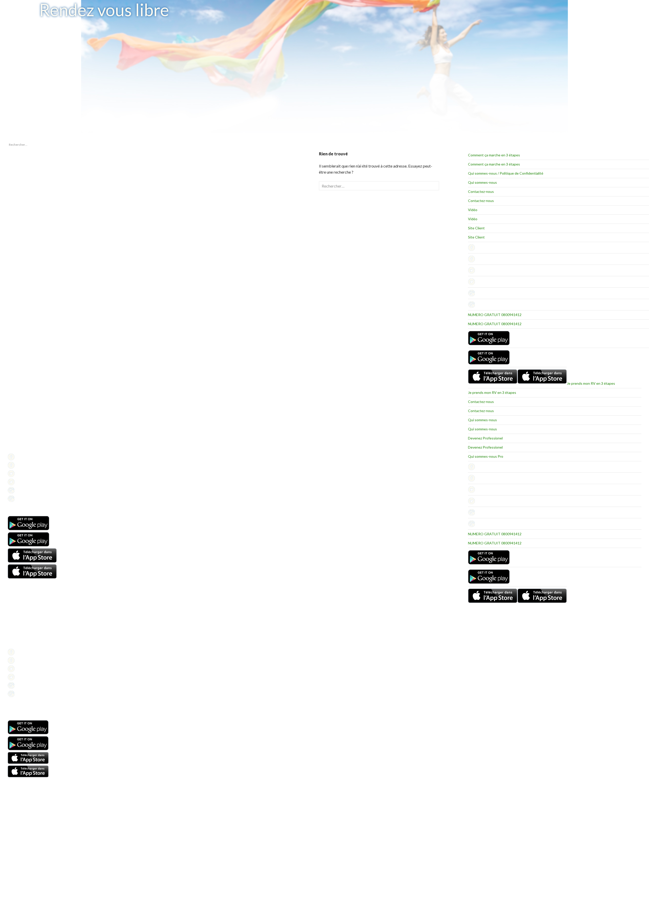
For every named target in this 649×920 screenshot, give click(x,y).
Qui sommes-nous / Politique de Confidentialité (505, 173)
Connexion (15, 344)
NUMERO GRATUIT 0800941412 (494, 314)
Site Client (476, 228)
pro (10, 313)
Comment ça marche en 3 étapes (494, 155)
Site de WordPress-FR (23, 363)
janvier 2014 (16, 281)
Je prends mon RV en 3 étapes (591, 383)
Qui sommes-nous (482, 182)
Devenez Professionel (485, 438)
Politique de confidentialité (26, 449)
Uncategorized (18, 319)
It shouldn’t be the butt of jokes (28, 171)
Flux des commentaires (24, 357)
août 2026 (14, 275)
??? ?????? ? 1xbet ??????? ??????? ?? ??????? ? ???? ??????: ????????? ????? (28, 181)
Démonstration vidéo (22, 626)
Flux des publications (22, 351)
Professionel (16, 437)
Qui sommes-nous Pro (485, 456)
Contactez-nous (481, 191)
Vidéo (472, 210)
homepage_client (19, 306)
